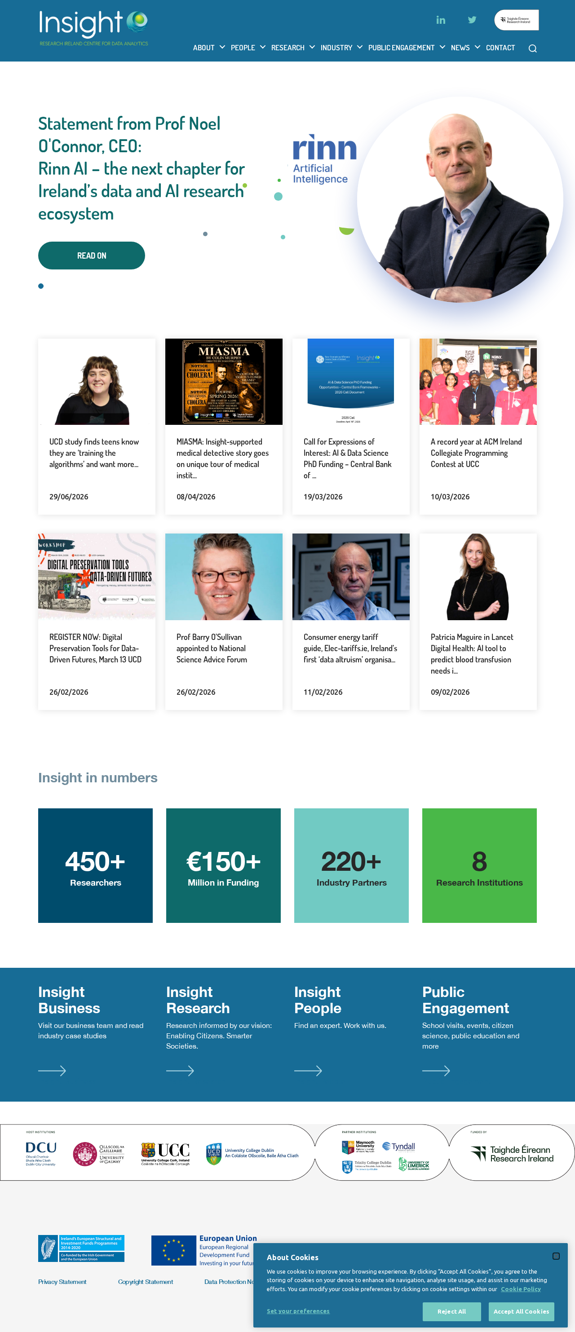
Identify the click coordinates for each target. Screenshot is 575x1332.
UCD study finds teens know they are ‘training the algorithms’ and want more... (94, 453)
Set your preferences (298, 1311)
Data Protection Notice (234, 1281)
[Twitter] (472, 19)
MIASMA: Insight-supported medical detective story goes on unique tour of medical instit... (223, 458)
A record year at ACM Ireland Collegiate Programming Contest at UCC (476, 453)
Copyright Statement (145, 1281)
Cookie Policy (521, 1289)
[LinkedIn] (440, 19)
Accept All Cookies (521, 1311)
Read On (91, 255)
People (243, 47)
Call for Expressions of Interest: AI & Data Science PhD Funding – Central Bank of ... (348, 458)
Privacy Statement (62, 1281)
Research (288, 47)
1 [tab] (41, 286)
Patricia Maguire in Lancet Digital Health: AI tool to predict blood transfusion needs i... (472, 653)
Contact (500, 47)
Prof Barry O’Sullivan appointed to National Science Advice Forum (212, 648)
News (460, 47)
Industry (336, 47)
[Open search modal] (533, 48)
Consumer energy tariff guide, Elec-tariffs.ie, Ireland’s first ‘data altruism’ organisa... (350, 648)
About (204, 47)
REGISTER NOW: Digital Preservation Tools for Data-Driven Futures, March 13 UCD (95, 648)
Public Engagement (401, 47)
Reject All (452, 1311)
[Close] (556, 1256)
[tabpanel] (287, 191)
